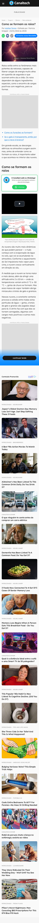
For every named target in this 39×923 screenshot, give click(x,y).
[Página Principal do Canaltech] (19, 4)
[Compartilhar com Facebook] (7, 36)
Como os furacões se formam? (18, 132)
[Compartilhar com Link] (11, 36)
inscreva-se (19, 40)
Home (3, 20)
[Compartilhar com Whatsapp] (3, 36)
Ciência (17, 20)
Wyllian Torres (10, 28)
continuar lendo (19, 358)
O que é (10, 20)
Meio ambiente (26, 20)
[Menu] (3, 3)
